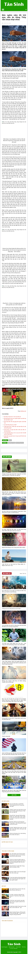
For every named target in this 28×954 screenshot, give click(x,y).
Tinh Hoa (24, 947)
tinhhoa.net (23, 411)
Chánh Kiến (18, 947)
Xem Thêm (14, 795)
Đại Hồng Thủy (11, 442)
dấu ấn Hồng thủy (19, 442)
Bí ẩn (10, 440)
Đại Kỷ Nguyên (4, 947)
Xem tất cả (23, 573)
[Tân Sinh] (14, 3)
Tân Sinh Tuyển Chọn (8, 851)
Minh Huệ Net (12, 947)
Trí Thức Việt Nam (13, 948)
